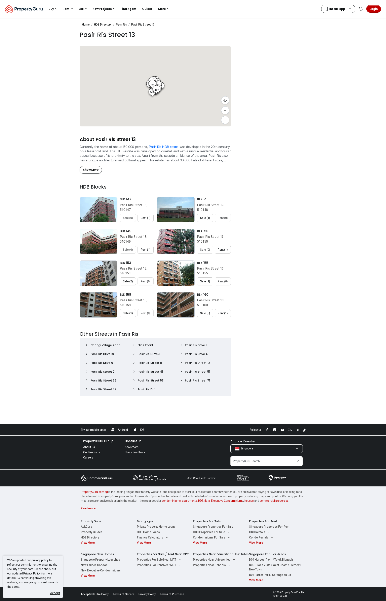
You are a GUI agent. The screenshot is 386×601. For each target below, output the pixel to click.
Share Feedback (135, 452)
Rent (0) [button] (223, 217)
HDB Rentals (257, 532)
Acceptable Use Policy (95, 594)
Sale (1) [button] (205, 217)
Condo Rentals (258, 537)
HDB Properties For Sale (209, 532)
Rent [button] (66, 9)
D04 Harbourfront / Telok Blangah (271, 559)
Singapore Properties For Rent (269, 526)
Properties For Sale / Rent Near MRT (163, 554)
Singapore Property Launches (100, 559)
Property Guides (91, 532)
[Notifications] (361, 9)
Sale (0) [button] (128, 217)
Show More (91, 170)
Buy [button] (51, 9)
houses (249, 500)
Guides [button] (147, 9)
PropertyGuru (91, 521)
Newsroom (132, 447)
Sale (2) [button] (128, 281)
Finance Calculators (150, 537)
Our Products (91, 452)
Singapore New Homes (97, 554)
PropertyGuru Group (98, 441)
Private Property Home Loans (156, 526)
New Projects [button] (102, 9)
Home (86, 24)
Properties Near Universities (211, 559)
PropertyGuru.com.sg (94, 491)
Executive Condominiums (227, 500)
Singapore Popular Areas (267, 554)
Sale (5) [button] (205, 313)
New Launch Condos (94, 565)
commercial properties (274, 500)
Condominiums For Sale (209, 537)
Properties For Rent (263, 521)
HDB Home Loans (148, 532)
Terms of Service (123, 594)
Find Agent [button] (129, 9)
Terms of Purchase (172, 594)
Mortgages (145, 521)
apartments (189, 500)
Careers (88, 457)
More (162, 9)
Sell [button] (81, 9)
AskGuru (86, 526)
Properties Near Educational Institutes (221, 554)
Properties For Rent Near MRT (156, 565)
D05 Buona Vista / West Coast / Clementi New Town (275, 567)
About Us (89, 447)
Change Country (242, 441)
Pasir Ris (121, 24)
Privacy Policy (32, 573)
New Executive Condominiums (101, 570)
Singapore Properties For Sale (213, 526)
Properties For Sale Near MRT (156, 559)
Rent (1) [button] (146, 217)
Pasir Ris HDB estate (164, 147)
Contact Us (133, 441)
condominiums (171, 500)
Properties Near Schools (209, 565)
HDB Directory (103, 24)
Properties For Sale (207, 521)
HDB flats (204, 500)
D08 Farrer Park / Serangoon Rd (270, 574)
